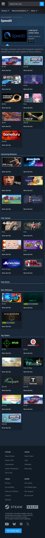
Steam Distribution (11, 469)
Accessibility (9, 487)
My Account (28, 495)
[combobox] (24, 4)
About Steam (9, 456)
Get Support (28, 491)
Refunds (8, 500)
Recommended (6, 17)
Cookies (8, 495)
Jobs (26, 460)
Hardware (27, 464)
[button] (5, 11)
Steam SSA (9, 460)
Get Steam (28, 483)
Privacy (7, 483)
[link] (33, 304)
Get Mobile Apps (13, 531)
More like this (6, 70)
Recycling (28, 469)
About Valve (28, 456)
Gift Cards (8, 473)
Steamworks (9, 464)
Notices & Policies (11, 491)
